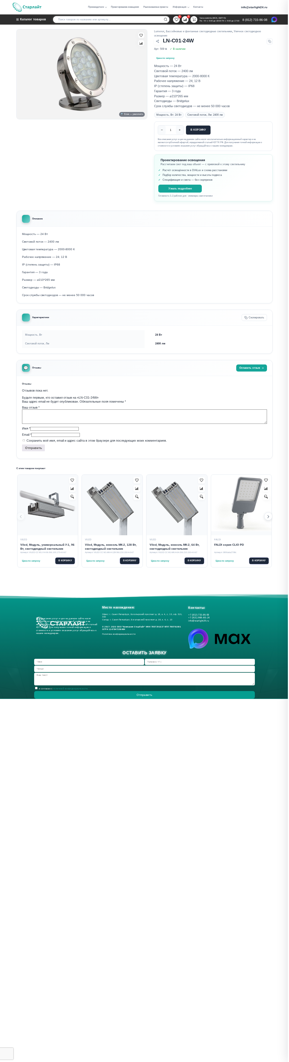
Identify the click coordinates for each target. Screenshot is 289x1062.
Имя (26, 428)
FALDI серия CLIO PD (229, 544)
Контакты (198, 7)
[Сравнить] (141, 43)
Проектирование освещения (125, 7)
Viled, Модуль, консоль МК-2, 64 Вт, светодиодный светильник (175, 546)
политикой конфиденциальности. (70, 689)
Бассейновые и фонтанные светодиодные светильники (199, 31)
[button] (268, 516)
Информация (179, 7)
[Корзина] (194, 19)
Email (26, 434)
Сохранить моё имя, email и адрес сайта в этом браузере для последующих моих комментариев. (97, 440)
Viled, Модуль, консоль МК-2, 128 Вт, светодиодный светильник (111, 546)
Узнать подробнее (180, 188)
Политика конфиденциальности (119, 634)
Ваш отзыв (31, 407)
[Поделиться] (157, 41)
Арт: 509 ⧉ (160, 49)
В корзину (198, 129)
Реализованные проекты (155, 7)
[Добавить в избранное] (72, 480)
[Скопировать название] (270, 41)
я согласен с (63, 689)
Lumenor (159, 31)
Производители (96, 7)
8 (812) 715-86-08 (254, 19)
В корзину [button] (65, 560)
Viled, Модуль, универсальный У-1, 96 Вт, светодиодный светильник (47, 546)
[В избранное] (141, 35)
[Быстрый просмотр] (72, 496)
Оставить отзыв (249, 367)
